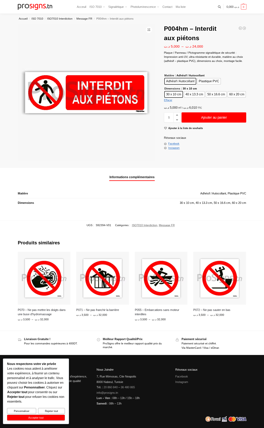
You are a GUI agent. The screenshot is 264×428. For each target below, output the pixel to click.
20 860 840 (111, 387)
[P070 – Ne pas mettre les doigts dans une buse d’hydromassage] (44, 278)
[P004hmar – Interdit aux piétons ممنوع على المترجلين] (240, 28)
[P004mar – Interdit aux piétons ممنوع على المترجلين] (244, 28)
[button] (236, 7)
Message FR (84, 18)
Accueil (23, 18)
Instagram (174, 147)
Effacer (168, 100)
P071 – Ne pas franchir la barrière (97, 310)
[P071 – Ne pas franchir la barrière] (102, 278)
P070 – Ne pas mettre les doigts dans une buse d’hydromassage (42, 312)
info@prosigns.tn (107, 392)
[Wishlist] (64, 258)
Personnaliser (21, 411)
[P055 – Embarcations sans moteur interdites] (161, 278)
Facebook (173, 143)
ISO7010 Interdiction (59, 18)
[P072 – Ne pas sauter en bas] (219, 278)
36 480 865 (128, 387)
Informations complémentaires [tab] (132, 177)
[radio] (180, 81)
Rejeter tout (51, 411)
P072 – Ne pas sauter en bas (211, 310)
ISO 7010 (37, 18)
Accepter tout (36, 417)
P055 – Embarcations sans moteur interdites (157, 312)
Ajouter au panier (214, 117)
